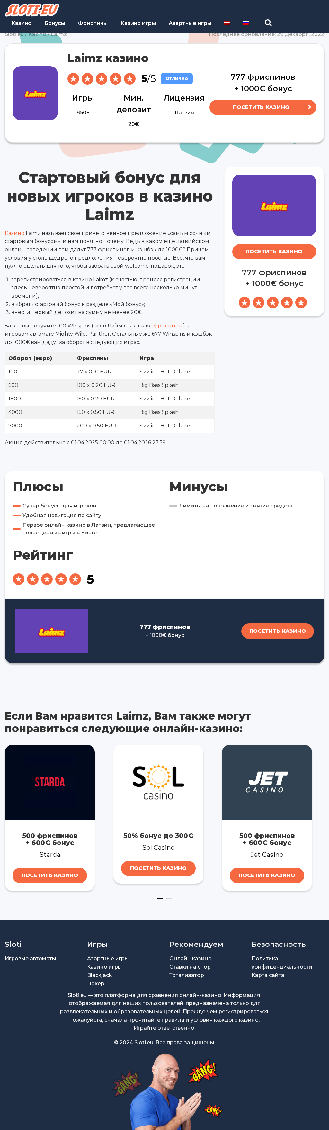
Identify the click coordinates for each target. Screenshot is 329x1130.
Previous (9, 818)
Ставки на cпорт (191, 967)
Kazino (37, 34)
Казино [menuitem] (21, 23)
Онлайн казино (190, 958)
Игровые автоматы (30, 958)
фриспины (168, 326)
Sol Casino (158, 847)
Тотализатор (186, 975)
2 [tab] (169, 898)
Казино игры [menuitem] (138, 23)
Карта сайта (268, 975)
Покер (95, 984)
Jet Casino (267, 854)
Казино (14, 233)
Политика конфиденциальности (282, 962)
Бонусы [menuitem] (54, 23)
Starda (50, 854)
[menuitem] (227, 22)
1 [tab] (160, 898)
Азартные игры (108, 958)
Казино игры (104, 967)
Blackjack (99, 975)
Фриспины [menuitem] (93, 23)
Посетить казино (261, 107)
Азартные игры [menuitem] (190, 23)
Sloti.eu (14, 34)
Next (320, 818)
